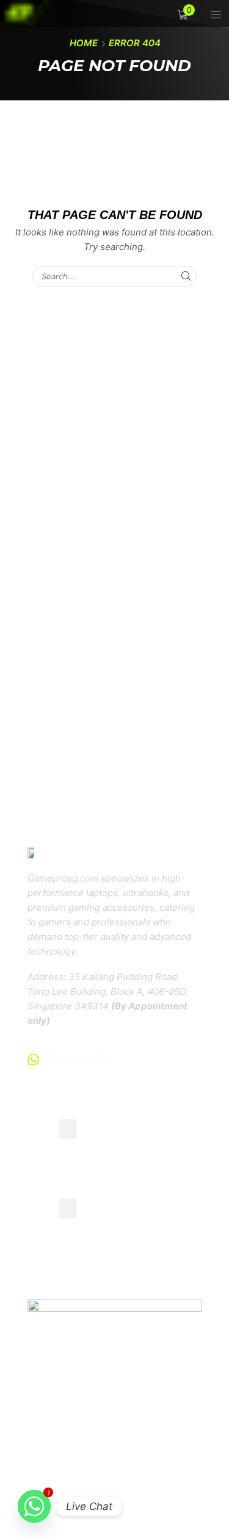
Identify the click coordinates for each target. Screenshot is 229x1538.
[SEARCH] (186, 276)
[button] (184, 15)
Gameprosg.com (133, 1471)
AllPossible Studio (123, 1489)
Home (84, 43)
